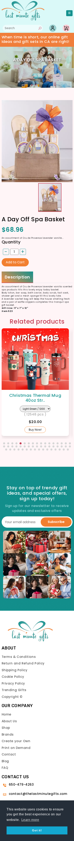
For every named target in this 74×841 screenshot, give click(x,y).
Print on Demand (16, 748)
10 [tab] (41, 443)
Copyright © (12, 697)
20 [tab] (12, 446)
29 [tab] (49, 446)
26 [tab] (37, 446)
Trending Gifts (14, 690)
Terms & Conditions (19, 657)
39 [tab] (23, 449)
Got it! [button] (37, 830)
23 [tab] (25, 446)
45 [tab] (47, 449)
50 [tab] (68, 449)
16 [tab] (66, 443)
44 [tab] (43, 449)
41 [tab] (31, 449)
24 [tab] (29, 446)
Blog (5, 761)
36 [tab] (10, 449)
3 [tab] (12, 443)
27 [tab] (41, 446)
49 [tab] (64, 449)
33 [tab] (66, 446)
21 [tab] (16, 446)
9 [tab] (37, 443)
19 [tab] (8, 446)
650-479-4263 (21, 784)
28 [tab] (45, 446)
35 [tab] (6, 449)
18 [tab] (4, 446)
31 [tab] (58, 446)
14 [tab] (58, 443)
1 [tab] (4, 443)
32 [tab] (62, 446)
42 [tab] (35, 449)
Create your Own (16, 741)
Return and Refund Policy (23, 663)
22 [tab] (21, 446)
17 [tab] (70, 443)
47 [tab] (55, 449)
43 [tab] (39, 449)
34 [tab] (70, 446)
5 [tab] (21, 443)
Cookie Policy (13, 676)
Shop (6, 728)
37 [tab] (14, 449)
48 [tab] (60, 449)
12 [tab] (49, 443)
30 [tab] (53, 446)
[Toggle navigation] (69, 13)
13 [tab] (53, 443)
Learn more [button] (30, 820)
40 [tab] (27, 449)
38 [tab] (18, 449)
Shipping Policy (15, 670)
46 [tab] (51, 449)
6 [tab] (25, 443)
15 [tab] (62, 443)
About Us (9, 721)
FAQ (5, 768)
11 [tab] (45, 443)
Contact (9, 754)
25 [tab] (33, 446)
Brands (8, 734)
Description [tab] (17, 277)
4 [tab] (16, 443)
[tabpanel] (37, 382)
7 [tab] (29, 443)
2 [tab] (8, 443)
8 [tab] (33, 443)
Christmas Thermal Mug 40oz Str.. (35, 398)
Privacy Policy (13, 683)
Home (6, 714)
